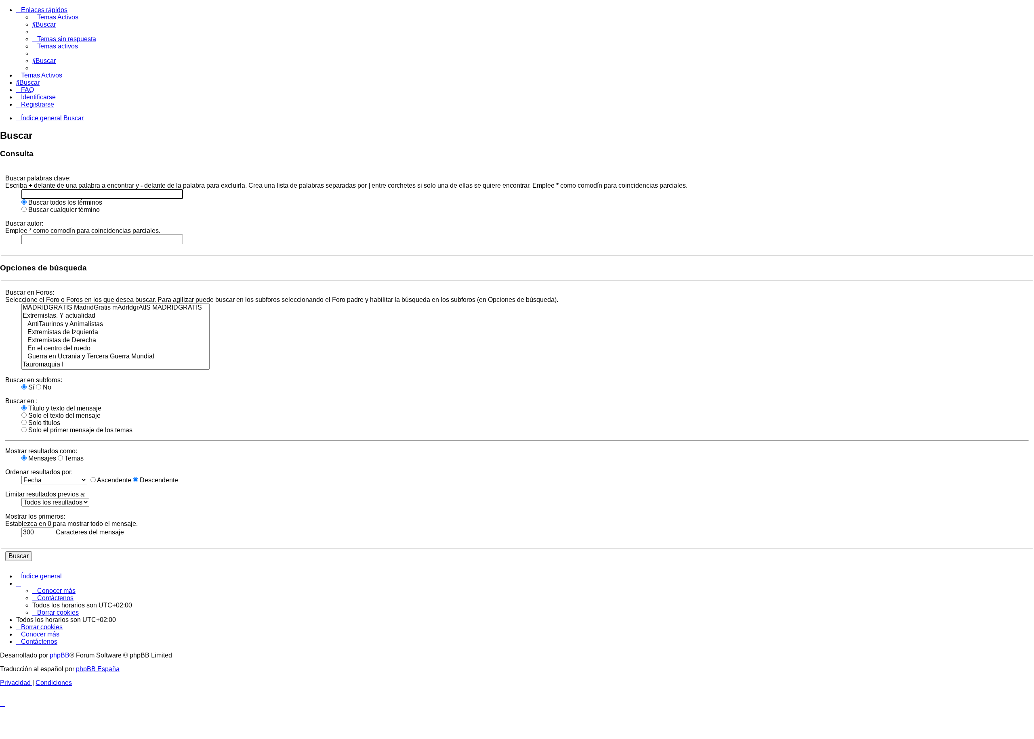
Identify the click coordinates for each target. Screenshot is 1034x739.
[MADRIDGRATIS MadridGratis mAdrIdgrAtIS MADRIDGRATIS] (115, 308)
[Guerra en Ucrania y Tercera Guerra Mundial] (115, 357)
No (46, 387)
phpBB (59, 655)
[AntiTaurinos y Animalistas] (115, 324)
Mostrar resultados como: (41, 451)
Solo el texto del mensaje (64, 415)
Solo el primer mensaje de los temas (79, 430)
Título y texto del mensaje (64, 408)
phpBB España (98, 669)
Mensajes (41, 458)
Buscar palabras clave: (38, 178)
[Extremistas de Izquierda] (115, 333)
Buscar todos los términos (64, 202)
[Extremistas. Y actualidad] (115, 316)
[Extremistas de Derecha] (115, 341)
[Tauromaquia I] (115, 365)
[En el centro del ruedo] (115, 349)
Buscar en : (21, 401)
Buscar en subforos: (33, 380)
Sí (30, 387)
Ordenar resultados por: (39, 472)
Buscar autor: (24, 223)
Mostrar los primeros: (35, 516)
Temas (73, 458)
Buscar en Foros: (29, 292)
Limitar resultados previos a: (45, 494)
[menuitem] (55, 17)
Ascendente (113, 480)
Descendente (158, 480)
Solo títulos (43, 422)
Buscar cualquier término (63, 209)
